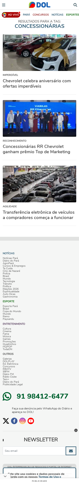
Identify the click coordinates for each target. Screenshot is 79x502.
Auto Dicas (9, 294)
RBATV (7, 369)
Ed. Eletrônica (10, 364)
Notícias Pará (10, 258)
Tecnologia (9, 281)
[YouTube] (31, 421)
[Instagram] (22, 421)
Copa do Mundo (12, 311)
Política (7, 286)
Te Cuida (7, 268)
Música (7, 336)
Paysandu (8, 319)
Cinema (7, 331)
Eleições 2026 (11, 289)
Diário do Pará (11, 261)
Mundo (7, 278)
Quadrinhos (9, 344)
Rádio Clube (10, 377)
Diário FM (8, 374)
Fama (6, 334)
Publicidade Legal (13, 384)
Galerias (7, 359)
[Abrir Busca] (75, 4)
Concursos (9, 366)
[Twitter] (6, 421)
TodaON (7, 349)
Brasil (6, 276)
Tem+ (6, 379)
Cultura (7, 329)
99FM (6, 371)
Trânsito (7, 284)
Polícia (6, 273)
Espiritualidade (11, 291)
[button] (41, 14)
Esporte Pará (10, 306)
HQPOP (7, 346)
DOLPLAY (8, 361)
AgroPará (8, 263)
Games (7, 339)
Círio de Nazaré (11, 271)
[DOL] (39, 5)
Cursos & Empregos (14, 266)
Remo (6, 316)
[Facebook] (14, 421)
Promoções (9, 341)
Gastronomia (10, 296)
